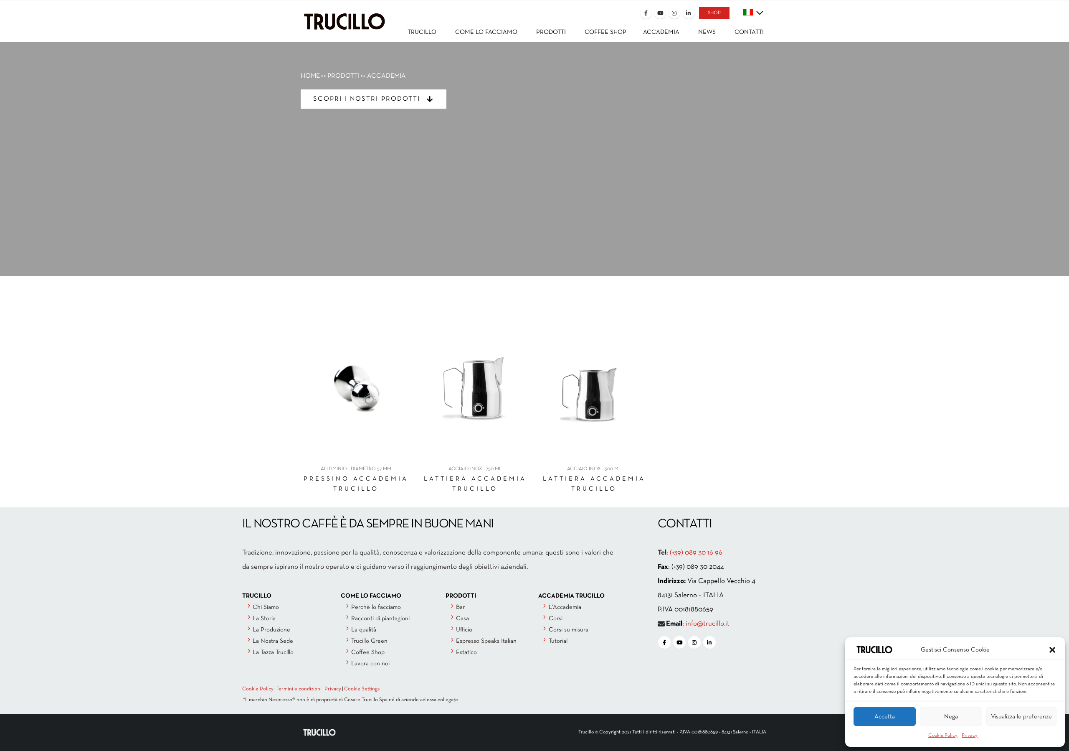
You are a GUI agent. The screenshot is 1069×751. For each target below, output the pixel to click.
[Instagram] (674, 13)
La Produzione (271, 630)
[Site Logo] (344, 15)
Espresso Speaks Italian (486, 641)
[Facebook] (646, 13)
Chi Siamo (266, 607)
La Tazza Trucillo (273, 652)
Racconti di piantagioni (380, 618)
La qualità (363, 630)
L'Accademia (565, 607)
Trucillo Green (369, 641)
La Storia (264, 618)
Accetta (884, 717)
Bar (460, 607)
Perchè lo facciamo (376, 607)
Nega (951, 717)
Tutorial (558, 641)
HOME (310, 76)
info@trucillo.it (708, 624)
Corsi (555, 618)
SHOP (714, 13)
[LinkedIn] (688, 13)
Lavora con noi (370, 664)
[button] (1052, 650)
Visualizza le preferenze (1021, 717)
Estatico (466, 652)
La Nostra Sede (273, 641)
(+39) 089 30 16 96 (696, 553)
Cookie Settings (362, 689)
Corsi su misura (568, 630)
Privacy (970, 735)
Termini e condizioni (299, 689)
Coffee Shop (368, 652)
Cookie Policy (943, 735)
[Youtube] (660, 13)
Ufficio (464, 630)
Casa (462, 618)
